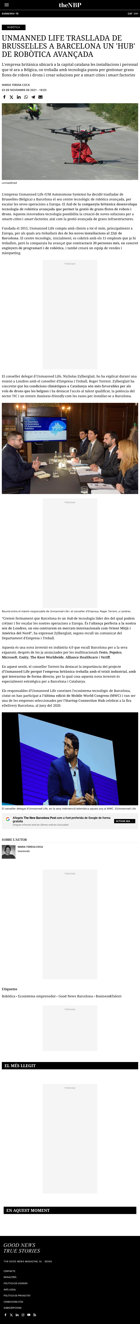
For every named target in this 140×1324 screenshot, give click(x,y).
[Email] (40, 97)
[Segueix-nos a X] (11, 1315)
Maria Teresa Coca (16, 85)
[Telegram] (33, 97)
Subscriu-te (10, 13)
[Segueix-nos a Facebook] (5, 1315)
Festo (103, 652)
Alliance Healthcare (81, 657)
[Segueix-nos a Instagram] (23, 1315)
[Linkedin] (18, 97)
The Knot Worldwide (47, 657)
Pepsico (115, 652)
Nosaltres (10, 1277)
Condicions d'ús (13, 1301)
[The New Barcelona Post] (22, 1248)
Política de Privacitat (17, 1295)
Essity (23, 657)
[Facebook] (4, 97)
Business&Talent (108, 996)
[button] (6, 5)
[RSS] (34, 1315)
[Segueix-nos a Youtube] (29, 1315)
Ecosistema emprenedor (37, 996)
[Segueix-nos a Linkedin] (17, 1315)
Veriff (105, 657)
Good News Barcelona (76, 996)
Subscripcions (13, 1307)
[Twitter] (11, 97)
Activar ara (123, 821)
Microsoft (9, 657)
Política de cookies (16, 1283)
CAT (130, 13)
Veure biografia (24, 851)
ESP (136, 13)
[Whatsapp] (26, 97)
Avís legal (10, 1289)
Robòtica (13, 27)
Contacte (9, 1271)
